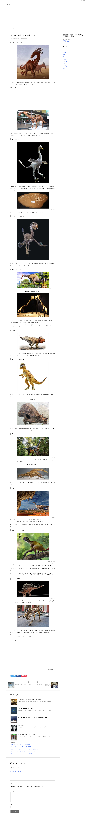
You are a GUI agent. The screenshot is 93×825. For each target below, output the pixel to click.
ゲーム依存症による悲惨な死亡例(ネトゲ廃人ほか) (29, 699)
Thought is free (53, 821)
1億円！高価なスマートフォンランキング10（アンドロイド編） (32, 726)
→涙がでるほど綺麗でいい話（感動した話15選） (21, 754)
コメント (12, 791)
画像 (64, 58)
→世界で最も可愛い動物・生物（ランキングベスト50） (23, 751)
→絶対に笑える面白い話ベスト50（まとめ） (20, 744)
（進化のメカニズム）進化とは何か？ (26, 708)
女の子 (65, 61)
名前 (11, 804)
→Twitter (65, 40)
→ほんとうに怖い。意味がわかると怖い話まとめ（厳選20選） (24, 749)
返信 (53, 778)
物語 (64, 56)
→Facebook (66, 41)
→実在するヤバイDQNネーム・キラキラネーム (21, 746)
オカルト (65, 52)
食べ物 (65, 66)
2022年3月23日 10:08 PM (15, 771)
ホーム (9, 28)
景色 (65, 63)
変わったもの (67, 59)
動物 (64, 54)
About (64, 50)
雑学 (14, 28)
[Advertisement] (46, 17)
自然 (65, 65)
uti (54, 669)
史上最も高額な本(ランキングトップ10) (27, 734)
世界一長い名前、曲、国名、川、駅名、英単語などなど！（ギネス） (33, 717)
